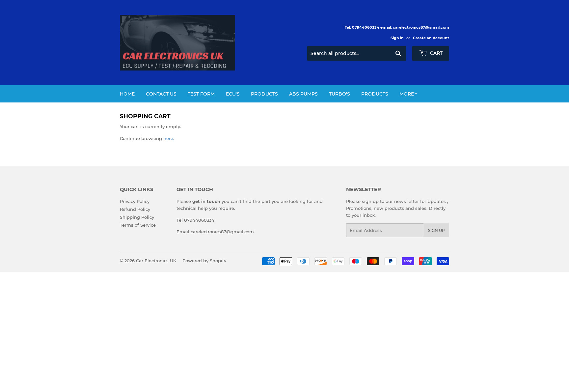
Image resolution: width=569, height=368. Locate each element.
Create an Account (431, 38)
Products (264, 94)
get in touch (206, 201)
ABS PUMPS (303, 94)
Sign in (397, 38)
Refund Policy (135, 209)
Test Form (201, 94)
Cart (436, 53)
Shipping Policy (137, 217)
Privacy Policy (134, 201)
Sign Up (436, 230)
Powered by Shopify (204, 260)
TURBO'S (339, 94)
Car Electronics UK (156, 260)
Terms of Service (138, 225)
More (406, 94)
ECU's (233, 94)
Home (127, 94)
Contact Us (161, 94)
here (168, 138)
